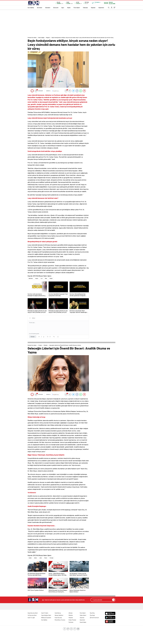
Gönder (33, 336)
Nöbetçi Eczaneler (46, 617)
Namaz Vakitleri (59, 615)
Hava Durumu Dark (33, 613)
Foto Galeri (77, 7)
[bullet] (50, 337)
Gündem (47, 7)
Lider (40, 558)
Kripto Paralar (72, 620)
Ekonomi (55, 7)
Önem (45, 558)
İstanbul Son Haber (32, 37)
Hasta (36, 278)
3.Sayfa (40, 345)
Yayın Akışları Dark (46, 615)
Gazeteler (101, 7)
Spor (62, 7)
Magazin (48, 37)
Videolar (85, 7)
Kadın (69, 7)
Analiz (30, 558)
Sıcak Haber (83, 622)
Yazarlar (93, 7)
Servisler (39, 7)
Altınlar (71, 613)
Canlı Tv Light (31, 617)
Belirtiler (31, 278)
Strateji (51, 558)
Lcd (41, 278)
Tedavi (50, 278)
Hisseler (71, 617)
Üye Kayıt (92, 615)
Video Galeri (83, 615)
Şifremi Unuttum (94, 617)
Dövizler (71, 615)
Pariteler (71, 622)
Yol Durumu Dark (32, 615)
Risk (46, 278)
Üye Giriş (92, 613)
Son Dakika (31, 7)
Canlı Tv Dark (44, 613)
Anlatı (35, 558)
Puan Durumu (58, 617)
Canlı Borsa (58, 613)
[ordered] (48, 337)
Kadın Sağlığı (41, 37)
